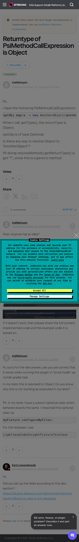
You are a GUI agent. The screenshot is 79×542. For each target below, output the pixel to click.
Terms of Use (52, 274)
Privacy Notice (24, 274)
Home (17, 4)
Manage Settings (39, 296)
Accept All (39, 290)
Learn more (57, 259)
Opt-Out (47, 283)
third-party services (30, 277)
